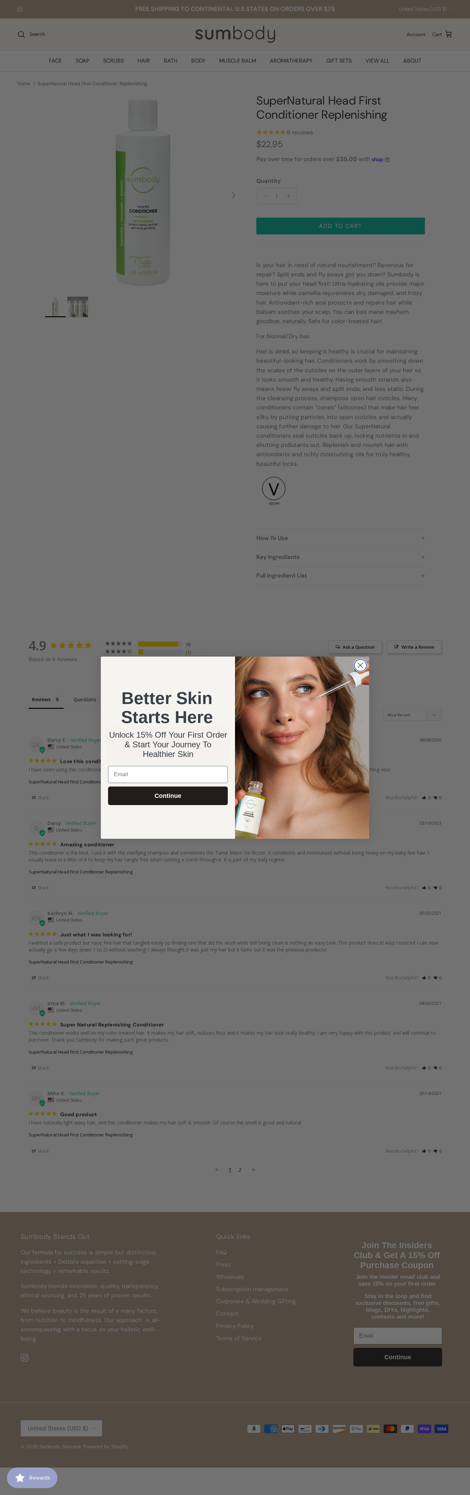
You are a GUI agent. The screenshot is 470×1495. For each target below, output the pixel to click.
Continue (167, 795)
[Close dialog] (360, 665)
